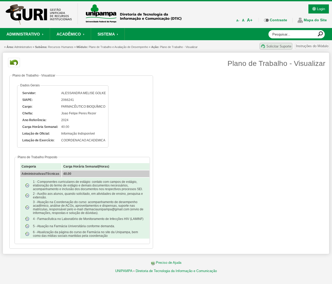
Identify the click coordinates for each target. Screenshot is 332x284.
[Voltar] (14, 62)
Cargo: (27, 106)
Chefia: (27, 113)
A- (237, 20)
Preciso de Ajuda (168, 263)
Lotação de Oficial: (36, 133)
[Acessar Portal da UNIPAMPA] (134, 21)
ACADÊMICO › (70, 34)
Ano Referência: (34, 120)
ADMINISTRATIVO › (24, 34)
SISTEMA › (108, 34)
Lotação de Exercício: (38, 140)
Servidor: (29, 93)
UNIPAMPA (123, 271)
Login (320, 9)
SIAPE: (27, 100)
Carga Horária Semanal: (40, 127)
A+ (249, 20)
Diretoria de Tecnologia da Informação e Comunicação (176, 271)
